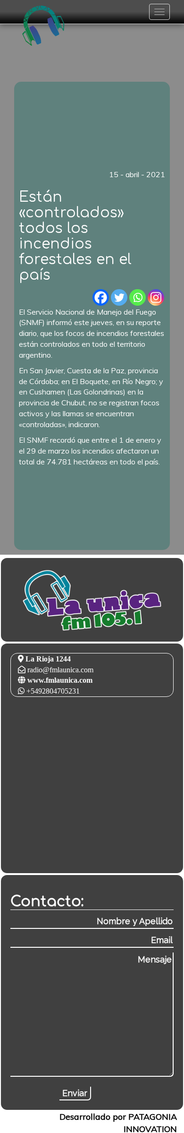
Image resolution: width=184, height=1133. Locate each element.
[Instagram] (156, 297)
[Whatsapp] (137, 297)
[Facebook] (100, 297)
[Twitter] (119, 297)
